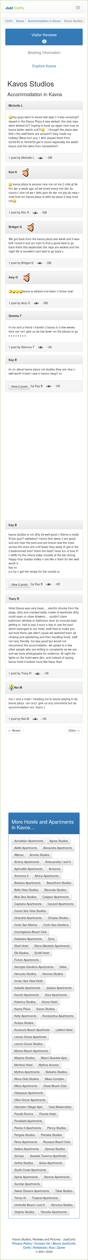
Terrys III (20, 1198)
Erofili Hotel (42, 953)
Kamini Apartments (26, 995)
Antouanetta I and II (58, 862)
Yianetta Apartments (54, 1212)
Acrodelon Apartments (28, 841)
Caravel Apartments (60, 904)
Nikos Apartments (25, 1086)
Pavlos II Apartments (27, 1128)
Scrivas (19, 1156)
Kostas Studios (24, 1023)
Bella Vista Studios (26, 890)
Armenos (54, 869)
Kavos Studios (45, 1009)
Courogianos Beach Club (30, 932)
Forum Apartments (26, 960)
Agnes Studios (58, 841)
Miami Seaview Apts (54, 1058)
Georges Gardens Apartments (33, 967)
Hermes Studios (52, 974)
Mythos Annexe (49, 1065)
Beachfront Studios (59, 883)
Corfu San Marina (25, 925)
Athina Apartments (47, 876)
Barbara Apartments (27, 883)
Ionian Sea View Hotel (28, 981)
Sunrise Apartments (27, 1184)
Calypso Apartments (56, 897)
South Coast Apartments (30, 1170)
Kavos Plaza (22, 1009)
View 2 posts (19, 386)
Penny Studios (56, 1128)
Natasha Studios (56, 1072)
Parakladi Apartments (28, 1121)
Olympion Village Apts (28, 1107)
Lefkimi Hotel (64, 1030)
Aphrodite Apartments (28, 869)
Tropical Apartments (45, 1198)
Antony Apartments (26, 862)
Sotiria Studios (23, 1163)
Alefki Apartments (25, 848)
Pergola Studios (24, 1135)
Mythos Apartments (26, 1072)
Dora (51, 939)
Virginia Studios (24, 1212)
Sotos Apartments (50, 1163)
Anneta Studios (39, 855)
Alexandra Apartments (57, 848)
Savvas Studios (55, 1149)
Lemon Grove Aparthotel (30, 1037)
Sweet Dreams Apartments (31, 1191)
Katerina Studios (25, 1002)
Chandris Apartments (28, 918)
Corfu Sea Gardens (56, 925)
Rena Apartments (25, 1142)
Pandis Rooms (23, 1114)
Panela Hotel (47, 1114)
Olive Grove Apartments (29, 1100)
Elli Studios (21, 953)
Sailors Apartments (26, 1149)
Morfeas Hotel (23, 1065)
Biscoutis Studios (55, 890)
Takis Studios (63, 1191)
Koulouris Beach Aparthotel (32, 1030)
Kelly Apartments (25, 1016)
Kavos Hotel (49, 1002)
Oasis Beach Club (55, 1086)
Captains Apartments (28, 904)
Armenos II (21, 876)
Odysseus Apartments (28, 1093)
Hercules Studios (25, 974)
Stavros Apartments (57, 1177)
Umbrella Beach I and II (29, 1205)
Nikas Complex (54, 1079)
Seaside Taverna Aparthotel (48, 1156)
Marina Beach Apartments (31, 1051)
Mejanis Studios (24, 1058)
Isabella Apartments (27, 988)
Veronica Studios (62, 1205)
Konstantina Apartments (57, 1016)
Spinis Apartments (26, 1177)
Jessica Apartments (59, 988)
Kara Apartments (56, 995)
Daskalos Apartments (28, 939)
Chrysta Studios (58, 918)
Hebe (63, 967)
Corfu (8, 21)
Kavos (20, 21)
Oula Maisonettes (60, 1107)
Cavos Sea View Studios (30, 911)
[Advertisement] (44, 458)
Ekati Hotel (21, 946)
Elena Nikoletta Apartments (52, 946)
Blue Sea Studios (25, 897)
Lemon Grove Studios (28, 1044)
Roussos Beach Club (56, 1142)
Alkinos (19, 855)
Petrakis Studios (51, 1135)
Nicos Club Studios (26, 1079)
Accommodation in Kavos (44, 21)
